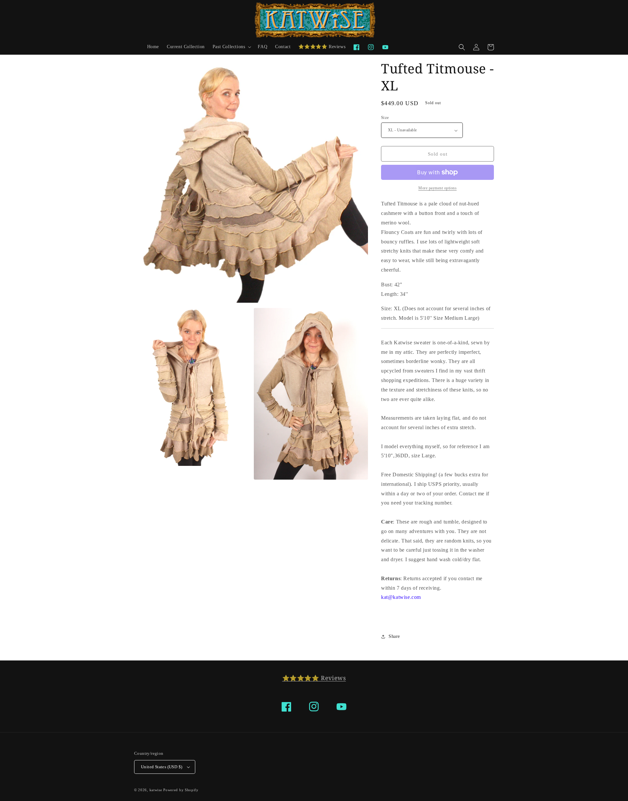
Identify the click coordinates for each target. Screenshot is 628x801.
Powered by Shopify (181, 790)
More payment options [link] (437, 188)
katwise (155, 790)
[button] (231, 47)
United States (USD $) (161, 766)
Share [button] (394, 636)
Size (385, 117)
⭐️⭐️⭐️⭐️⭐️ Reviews (314, 678)
